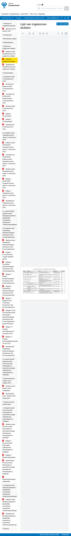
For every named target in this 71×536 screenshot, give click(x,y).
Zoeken (39, 4)
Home (13, 18)
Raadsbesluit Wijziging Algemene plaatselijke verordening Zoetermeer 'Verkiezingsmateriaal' (9, 519)
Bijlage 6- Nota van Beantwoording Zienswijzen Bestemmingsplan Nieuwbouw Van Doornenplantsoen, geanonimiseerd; (8, 317)
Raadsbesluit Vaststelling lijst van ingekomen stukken (8, 67)
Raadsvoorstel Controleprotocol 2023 (8, 108)
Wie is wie (33, 14)
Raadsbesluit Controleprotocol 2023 (8, 127)
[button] (66, 8)
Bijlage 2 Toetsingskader (7, 120)
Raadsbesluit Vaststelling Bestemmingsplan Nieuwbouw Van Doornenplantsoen (8, 351)
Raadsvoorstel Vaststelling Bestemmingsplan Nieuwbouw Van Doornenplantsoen (8, 245)
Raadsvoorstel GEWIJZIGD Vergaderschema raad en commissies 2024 (9, 147)
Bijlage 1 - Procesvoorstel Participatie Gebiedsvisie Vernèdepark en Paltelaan (7, 446)
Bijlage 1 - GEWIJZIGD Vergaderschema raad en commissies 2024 (9, 183)
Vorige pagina (63, 24)
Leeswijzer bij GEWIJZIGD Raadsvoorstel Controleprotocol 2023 (8, 98)
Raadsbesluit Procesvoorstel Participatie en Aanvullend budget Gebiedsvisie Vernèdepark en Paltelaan (8, 467)
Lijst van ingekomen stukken (8, 60)
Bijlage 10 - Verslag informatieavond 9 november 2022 (8, 330)
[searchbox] (50, 8)
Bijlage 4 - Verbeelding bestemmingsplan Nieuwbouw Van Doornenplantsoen (8, 291)
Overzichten (24, 14)
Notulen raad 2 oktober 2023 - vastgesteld (8, 388)
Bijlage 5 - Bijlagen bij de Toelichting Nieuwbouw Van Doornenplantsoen (8, 303)
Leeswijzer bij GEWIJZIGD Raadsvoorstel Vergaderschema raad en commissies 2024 (9, 160)
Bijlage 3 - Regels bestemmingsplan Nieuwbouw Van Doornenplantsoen (8, 278)
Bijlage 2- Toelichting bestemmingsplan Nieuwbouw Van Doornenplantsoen (8, 266)
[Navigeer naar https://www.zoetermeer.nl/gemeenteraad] (10, 7)
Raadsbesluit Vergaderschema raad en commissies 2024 (9, 204)
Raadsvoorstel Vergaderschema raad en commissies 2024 (9, 172)
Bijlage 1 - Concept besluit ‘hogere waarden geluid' (7, 256)
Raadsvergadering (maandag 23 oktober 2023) (36, 18)
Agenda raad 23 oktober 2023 (9, 30)
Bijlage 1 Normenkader (6, 115)
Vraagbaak (41, 14)
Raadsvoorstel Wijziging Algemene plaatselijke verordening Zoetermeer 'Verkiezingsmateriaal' (9, 505)
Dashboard (5, 14)
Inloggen (64, 534)
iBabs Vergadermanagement (48, 534)
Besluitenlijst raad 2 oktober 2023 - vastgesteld (9, 396)
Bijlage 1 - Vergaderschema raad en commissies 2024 (9, 194)
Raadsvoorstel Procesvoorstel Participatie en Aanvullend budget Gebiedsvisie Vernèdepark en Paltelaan (8, 431)
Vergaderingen (14, 14)
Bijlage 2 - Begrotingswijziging (8, 456)
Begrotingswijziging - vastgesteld (9, 480)
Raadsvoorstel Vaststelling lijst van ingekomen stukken (8, 54)
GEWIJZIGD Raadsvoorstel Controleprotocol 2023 (8, 87)
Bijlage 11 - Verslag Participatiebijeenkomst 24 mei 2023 (10, 340)
